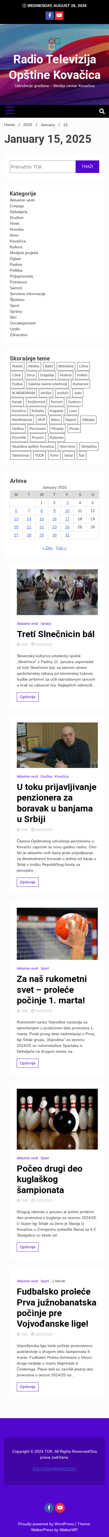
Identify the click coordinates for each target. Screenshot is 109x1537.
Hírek (14, 223)
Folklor (82, 375)
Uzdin (15, 329)
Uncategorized (22, 323)
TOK (24, 645)
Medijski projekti (24, 252)
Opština (18, 429)
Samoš (16, 288)
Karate (17, 402)
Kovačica (18, 241)
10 (67, 511)
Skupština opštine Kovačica (33, 447)
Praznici (38, 438)
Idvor (14, 235)
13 (16, 519)
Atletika (33, 366)
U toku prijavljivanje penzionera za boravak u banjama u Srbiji (56, 803)
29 (41, 535)
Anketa (17, 366)
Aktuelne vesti (22, 200)
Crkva (83, 366)
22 (41, 527)
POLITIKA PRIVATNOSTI (55, 1469)
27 (16, 535)
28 (29, 535)
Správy (16, 311)
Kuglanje (56, 411)
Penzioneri (37, 429)
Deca (31, 375)
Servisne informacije (28, 294)
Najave (70, 420)
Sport (14, 305)
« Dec (47, 548)
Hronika (16, 229)
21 (29, 527)
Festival (66, 375)
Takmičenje (20, 455)
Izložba (46, 393)
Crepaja (17, 206)
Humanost (80, 384)
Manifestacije (22, 420)
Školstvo (17, 299)
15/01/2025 (43, 645)
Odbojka (88, 420)
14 (29, 519)
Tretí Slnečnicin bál (55, 634)
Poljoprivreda (21, 276)
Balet (49, 366)
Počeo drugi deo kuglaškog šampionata (49, 1179)
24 (67, 527)
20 (16, 527)
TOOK (39, 455)
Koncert (57, 402)
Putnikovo (18, 282)
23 (54, 527)
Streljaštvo (89, 447)
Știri (13, 317)
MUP (41, 420)
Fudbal (17, 384)
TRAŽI (87, 166)
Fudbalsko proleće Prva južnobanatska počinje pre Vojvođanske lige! (56, 1307)
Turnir (54, 455)
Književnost (36, 402)
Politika (16, 270)
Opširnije (27, 697)
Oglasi (15, 258)
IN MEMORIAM (23, 393)
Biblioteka (66, 366)
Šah (82, 455)
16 (54, 519)
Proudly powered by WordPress (46, 1524)
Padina (16, 264)
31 (67, 535)
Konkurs (74, 402)
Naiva (55, 420)
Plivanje (57, 429)
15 (41, 519)
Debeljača (18, 211)
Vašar (68, 455)
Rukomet (56, 438)
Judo (78, 393)
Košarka (38, 411)
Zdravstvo (18, 335)
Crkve (16, 375)
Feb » (61, 548)
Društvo (16, 217)
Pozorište (19, 438)
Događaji (47, 375)
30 (54, 535)
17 (67, 519)
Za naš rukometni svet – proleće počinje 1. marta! (52, 990)
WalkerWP (68, 1530)
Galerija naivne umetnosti (47, 384)
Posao (74, 429)
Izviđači (62, 393)
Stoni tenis (67, 447)
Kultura (16, 247)
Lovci (73, 411)
